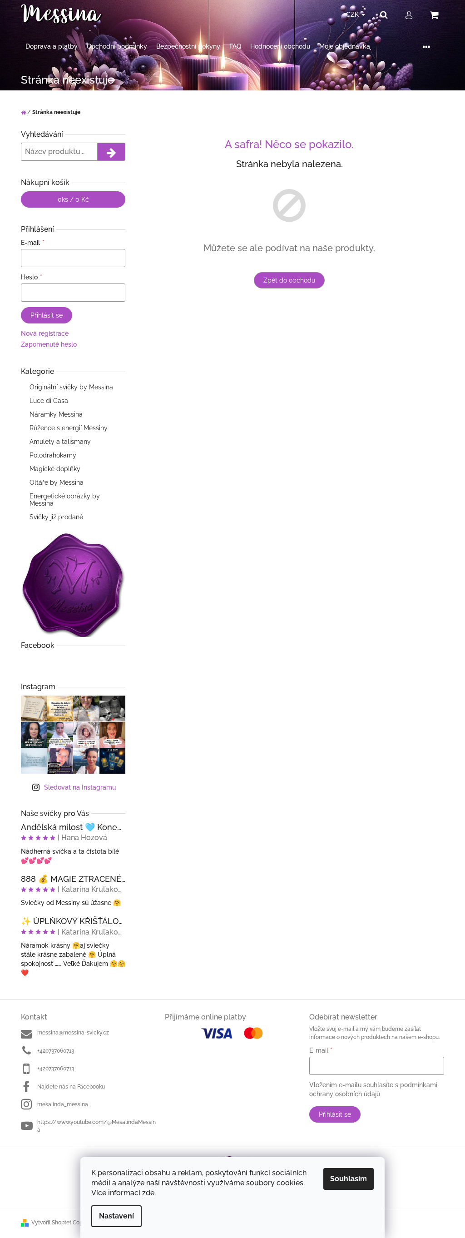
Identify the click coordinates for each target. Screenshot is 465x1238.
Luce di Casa (49, 400)
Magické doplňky (55, 468)
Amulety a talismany (60, 441)
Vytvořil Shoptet (51, 1222)
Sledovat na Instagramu (80, 787)
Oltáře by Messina (57, 482)
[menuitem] (51, 47)
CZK (353, 14)
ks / (73, 199)
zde (148, 1192)
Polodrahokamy (53, 455)
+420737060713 (55, 1051)
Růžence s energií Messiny (69, 428)
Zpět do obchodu (289, 280)
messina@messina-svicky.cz (73, 1032)
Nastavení (116, 1216)
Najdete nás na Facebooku (71, 1087)
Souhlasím (348, 1178)
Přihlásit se (46, 315)
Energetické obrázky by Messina (65, 499)
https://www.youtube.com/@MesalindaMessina (96, 1126)
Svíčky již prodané (56, 517)
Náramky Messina (56, 414)
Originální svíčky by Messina (71, 387)
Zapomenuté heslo (49, 344)
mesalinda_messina (62, 1104)
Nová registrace (45, 333)
